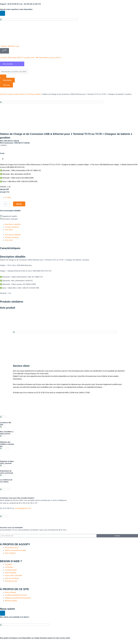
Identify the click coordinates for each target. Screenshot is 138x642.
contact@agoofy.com (22, 508)
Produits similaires (12, 227)
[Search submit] (3, 76)
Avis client (9, 230)
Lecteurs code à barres (16, 94)
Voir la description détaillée (10, 211)
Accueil (3, 94)
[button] (11, 46)
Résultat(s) (7, 80)
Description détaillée (13, 224)
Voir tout (6, 85)
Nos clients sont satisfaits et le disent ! (14, 617)
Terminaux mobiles (33, 94)
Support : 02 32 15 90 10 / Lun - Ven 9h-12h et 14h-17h (20, 4)
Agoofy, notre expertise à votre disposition (16, 9)
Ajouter (19, 204)
